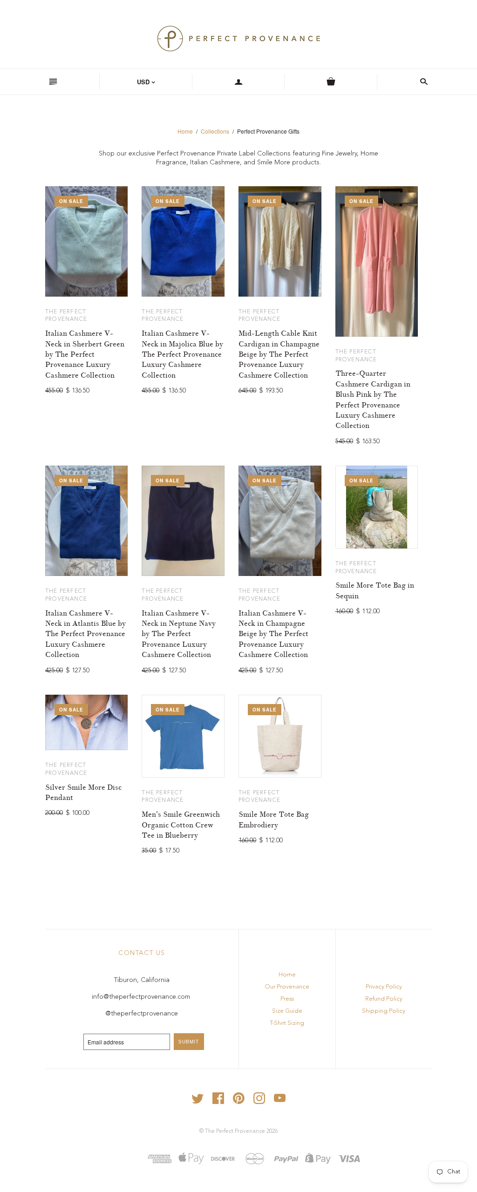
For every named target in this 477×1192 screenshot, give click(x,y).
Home (185, 131)
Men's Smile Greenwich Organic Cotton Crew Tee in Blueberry (181, 825)
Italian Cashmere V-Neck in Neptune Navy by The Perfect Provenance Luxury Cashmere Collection (179, 634)
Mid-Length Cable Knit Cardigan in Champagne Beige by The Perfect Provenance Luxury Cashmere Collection (279, 354)
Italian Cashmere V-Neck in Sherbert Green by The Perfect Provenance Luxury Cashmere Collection (84, 354)
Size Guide (287, 1011)
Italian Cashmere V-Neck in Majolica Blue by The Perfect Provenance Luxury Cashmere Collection (182, 354)
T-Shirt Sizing (287, 1023)
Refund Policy (383, 999)
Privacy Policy (384, 987)
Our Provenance (287, 987)
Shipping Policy (383, 1011)
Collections (215, 131)
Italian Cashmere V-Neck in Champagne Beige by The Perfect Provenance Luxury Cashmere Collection (273, 634)
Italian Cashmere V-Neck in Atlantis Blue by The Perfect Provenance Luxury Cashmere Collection (85, 634)
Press (287, 999)
